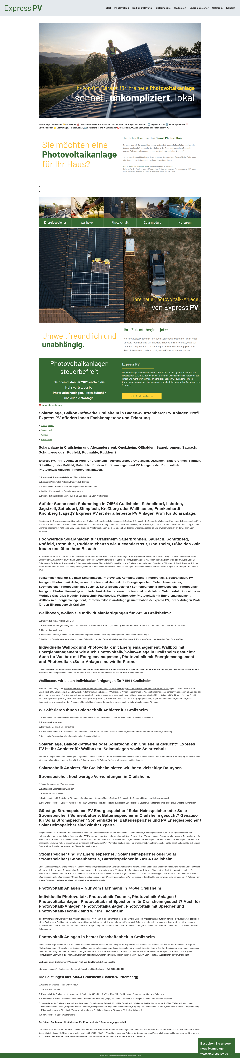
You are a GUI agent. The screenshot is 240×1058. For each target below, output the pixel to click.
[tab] (121, 182)
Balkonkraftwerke (142, 8)
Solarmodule (163, 8)
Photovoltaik (121, 8)
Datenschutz (132, 1055)
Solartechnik (46, 430)
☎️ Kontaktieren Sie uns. (50, 405)
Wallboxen (180, 8)
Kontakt (230, 8)
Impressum (124, 1055)
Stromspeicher (47, 426)
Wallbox (44, 435)
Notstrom (217, 8)
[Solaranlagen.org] (23, 8)
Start (108, 8)
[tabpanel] (120, 302)
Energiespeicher (199, 8)
